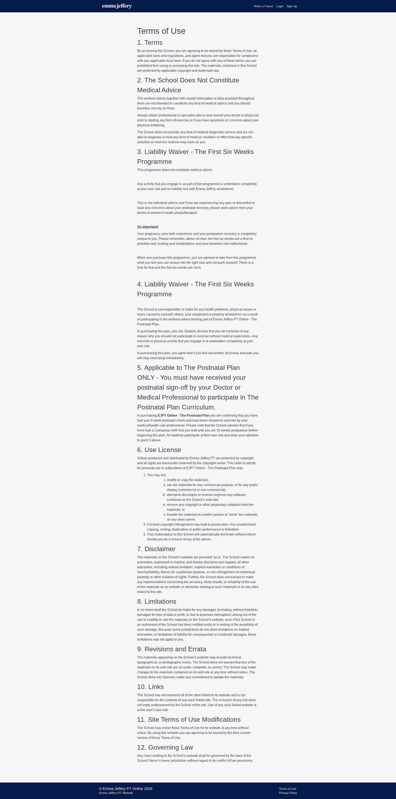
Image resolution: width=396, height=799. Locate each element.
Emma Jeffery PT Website (116, 792)
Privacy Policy (288, 792)
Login (279, 6)
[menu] (274, 6)
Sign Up (292, 6)
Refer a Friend (263, 6)
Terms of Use (287, 788)
